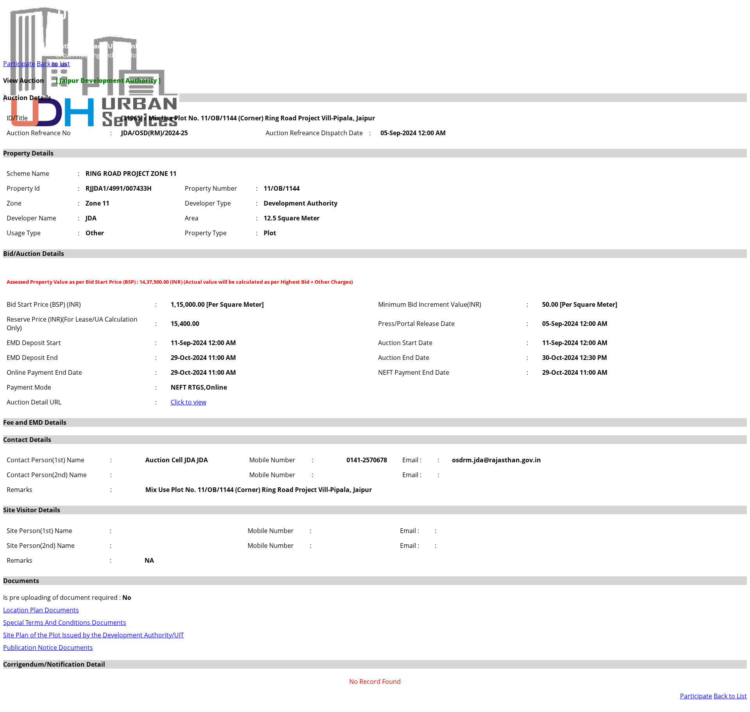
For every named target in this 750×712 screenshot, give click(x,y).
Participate (19, 63)
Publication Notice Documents (48, 647)
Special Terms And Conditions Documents (64, 622)
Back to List (53, 63)
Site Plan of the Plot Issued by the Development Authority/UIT (93, 635)
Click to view (188, 402)
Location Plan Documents (41, 610)
